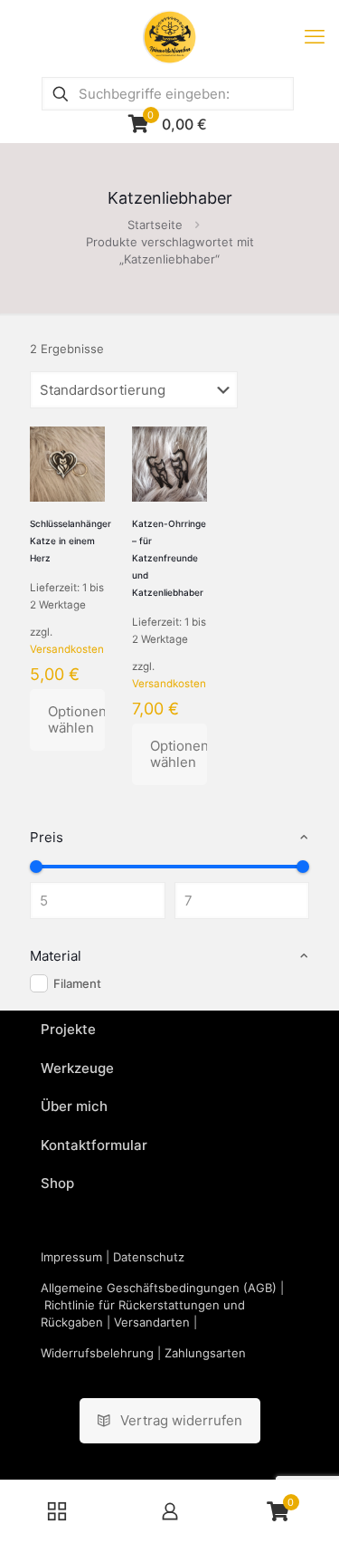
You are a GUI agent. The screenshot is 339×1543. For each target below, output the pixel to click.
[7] (303, 866)
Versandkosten (67, 649)
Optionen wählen (76, 719)
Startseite (155, 224)
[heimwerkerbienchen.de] (169, 36)
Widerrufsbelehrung (97, 1353)
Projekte (68, 1029)
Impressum (71, 1257)
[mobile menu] (314, 36)
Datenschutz (148, 1257)
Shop (57, 1183)
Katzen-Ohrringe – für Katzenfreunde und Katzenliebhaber (169, 558)
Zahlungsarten (205, 1353)
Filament (77, 983)
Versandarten (152, 1322)
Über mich (74, 1106)
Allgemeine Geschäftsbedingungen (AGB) (159, 1287)
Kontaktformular (94, 1145)
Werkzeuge (77, 1068)
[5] (36, 866)
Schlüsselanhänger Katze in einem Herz (70, 540)
